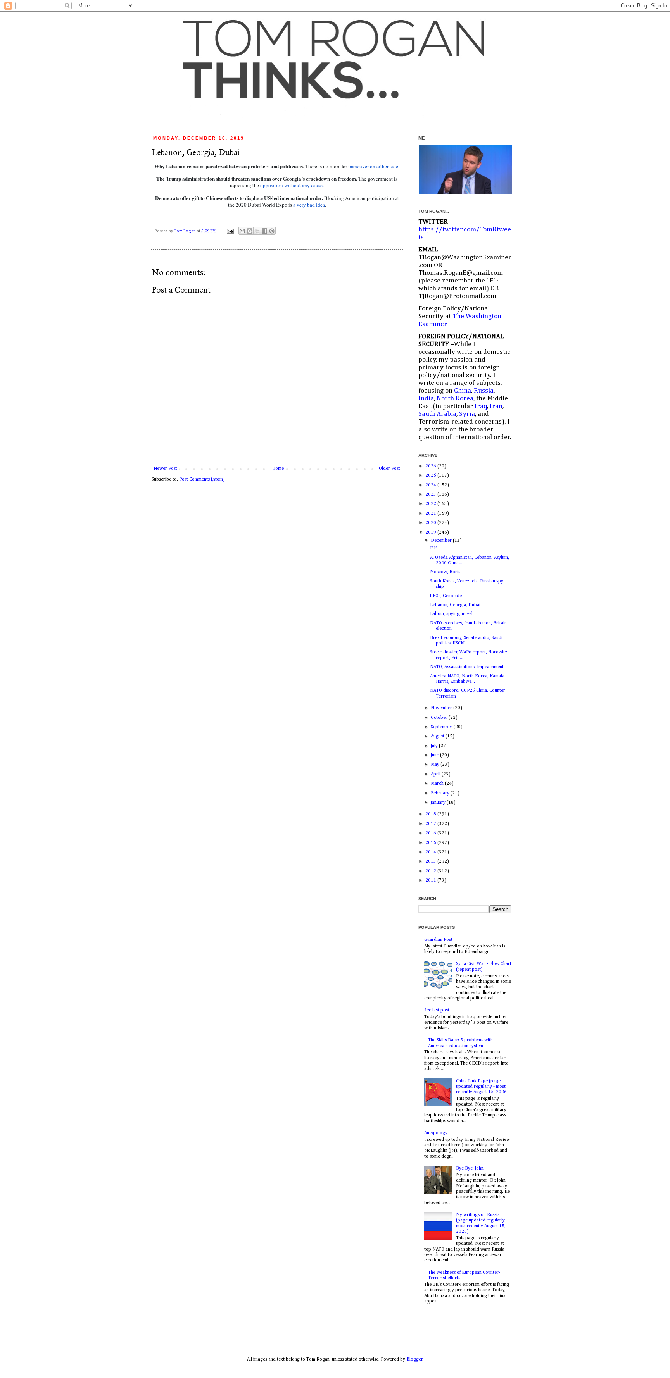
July (435, 746)
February (441, 793)
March (438, 783)
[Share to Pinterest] (272, 231)
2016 (431, 833)
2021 (431, 513)
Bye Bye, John (470, 1168)
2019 (431, 532)
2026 (431, 466)
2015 (431, 843)
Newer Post (165, 468)
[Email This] (242, 231)
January (439, 802)
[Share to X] (257, 231)
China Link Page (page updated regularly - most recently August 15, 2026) (482, 1087)
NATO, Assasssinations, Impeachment (467, 667)
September (442, 727)
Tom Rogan (185, 231)
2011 (431, 880)
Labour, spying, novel (451, 613)
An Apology (435, 1133)
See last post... (438, 1010)
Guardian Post (438, 939)
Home (278, 468)
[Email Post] (230, 231)
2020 (431, 522)
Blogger (414, 1359)
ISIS (434, 548)
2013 (431, 861)
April (436, 774)
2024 (431, 485)
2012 (431, 871)
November (442, 708)
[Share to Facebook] (264, 231)
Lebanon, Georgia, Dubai (455, 605)
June (435, 755)
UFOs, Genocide (446, 596)
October (440, 717)
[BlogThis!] (250, 231)
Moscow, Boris (445, 572)
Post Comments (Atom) (202, 479)
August (438, 736)
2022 (431, 503)
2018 (431, 814)
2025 (431, 475)
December (442, 540)
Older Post (389, 468)
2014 (431, 852)
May (435, 764)
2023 (431, 494)
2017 (431, 824)
